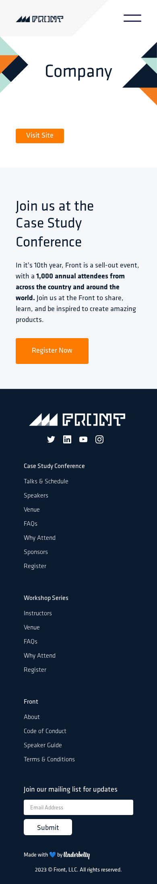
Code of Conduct (45, 731)
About (32, 717)
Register (35, 566)
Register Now (52, 351)
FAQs (30, 524)
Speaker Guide (43, 745)
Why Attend (40, 538)
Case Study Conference (54, 466)
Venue (32, 510)
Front (31, 702)
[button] (132, 18)
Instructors (38, 613)
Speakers (36, 496)
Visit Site (40, 136)
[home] (51, 18)
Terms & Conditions (49, 760)
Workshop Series (46, 598)
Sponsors (36, 552)
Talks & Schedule (46, 482)
